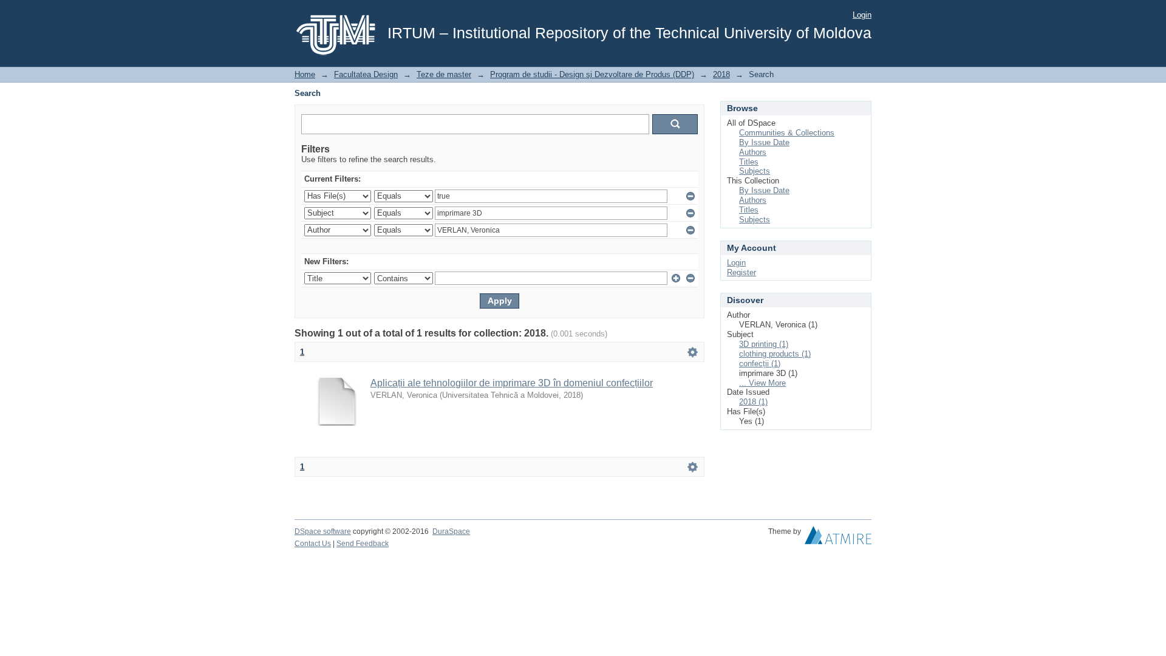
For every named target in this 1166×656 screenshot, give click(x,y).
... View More (762, 383)
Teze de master (444, 74)
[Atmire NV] (838, 538)
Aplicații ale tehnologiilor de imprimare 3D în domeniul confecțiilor (511, 383)
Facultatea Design (366, 74)
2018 (721, 74)
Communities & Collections (786, 132)
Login (862, 14)
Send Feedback (362, 543)
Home (305, 74)
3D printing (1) (763, 344)
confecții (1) (759, 363)
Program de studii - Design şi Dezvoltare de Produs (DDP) (592, 74)
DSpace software (323, 531)
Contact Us (313, 543)
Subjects (754, 171)
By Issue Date (764, 142)
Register (741, 272)
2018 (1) (753, 401)
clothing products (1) (775, 353)
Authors (752, 152)
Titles (749, 161)
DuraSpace (451, 531)
